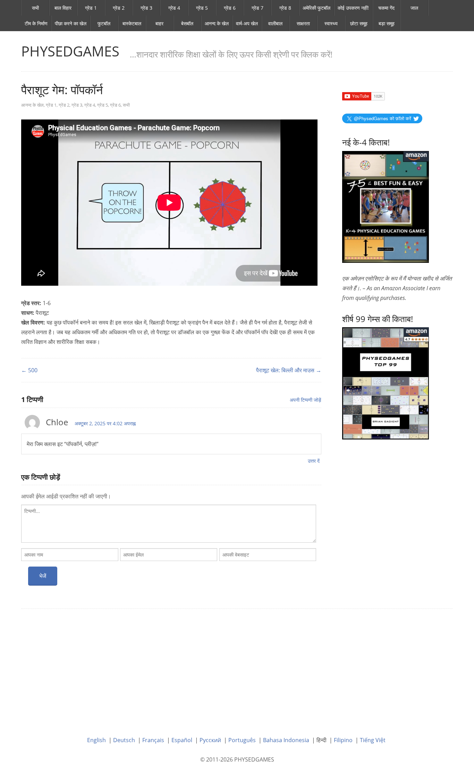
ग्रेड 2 (119, 8)
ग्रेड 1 (91, 8)
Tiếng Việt (373, 740)
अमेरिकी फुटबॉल (316, 8)
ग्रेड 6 (230, 8)
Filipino (343, 740)
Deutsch (124, 740)
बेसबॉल (187, 23)
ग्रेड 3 (146, 8)
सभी (35, 8)
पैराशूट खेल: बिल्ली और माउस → (288, 370)
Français (153, 740)
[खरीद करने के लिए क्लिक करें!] (385, 382)
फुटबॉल (104, 23)
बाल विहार (62, 8)
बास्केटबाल (131, 23)
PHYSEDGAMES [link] (70, 51)
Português (242, 740)
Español (181, 740)
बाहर (159, 23)
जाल (414, 8)
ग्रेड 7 (257, 8)
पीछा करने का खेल (70, 23)
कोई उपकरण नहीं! (353, 8)
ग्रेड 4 (174, 8)
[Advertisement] (237, 667)
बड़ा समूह (387, 23)
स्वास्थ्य (331, 23)
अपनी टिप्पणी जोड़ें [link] (305, 400)
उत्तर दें (314, 460)
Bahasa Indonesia (286, 740)
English (96, 740)
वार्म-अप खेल (247, 23)
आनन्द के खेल (217, 23)
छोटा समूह (358, 23)
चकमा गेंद (386, 8)
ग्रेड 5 (202, 8)
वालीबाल (275, 23)
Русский (210, 740)
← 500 (29, 370)
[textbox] (168, 524)
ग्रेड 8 (285, 8)
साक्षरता (303, 23)
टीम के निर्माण (36, 23)
